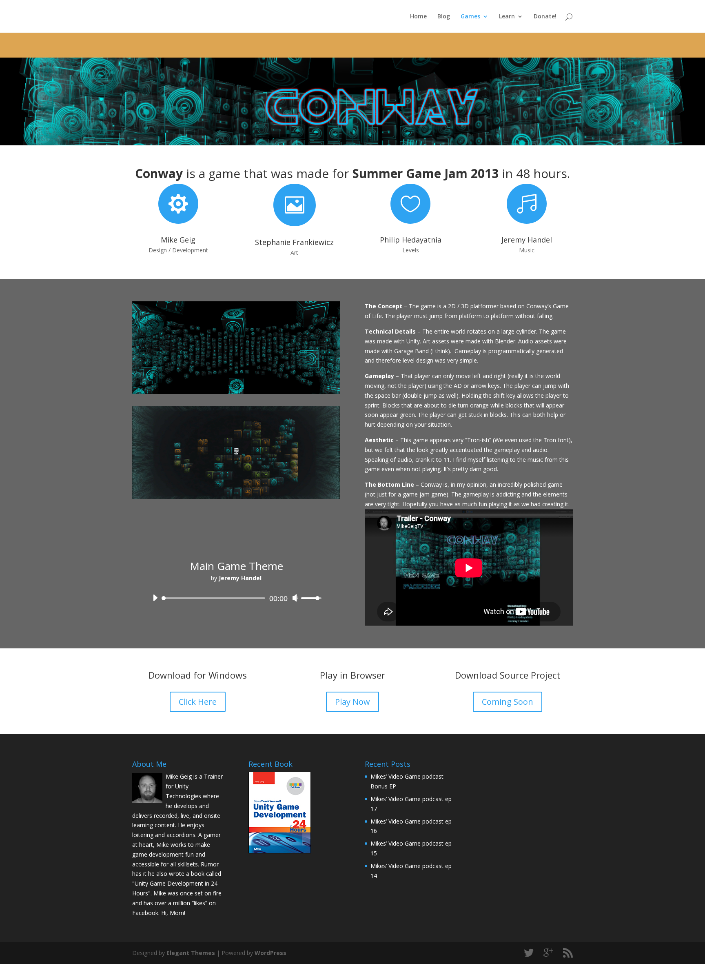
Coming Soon (507, 701)
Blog (443, 16)
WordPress (270, 953)
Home (418, 16)
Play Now (352, 701)
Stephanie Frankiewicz (294, 242)
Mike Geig (178, 240)
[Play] (155, 597)
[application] (236, 596)
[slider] (312, 598)
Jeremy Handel (526, 240)
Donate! (545, 16)
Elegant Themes (190, 953)
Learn (507, 16)
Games (470, 16)
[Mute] (295, 597)
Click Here (198, 701)
